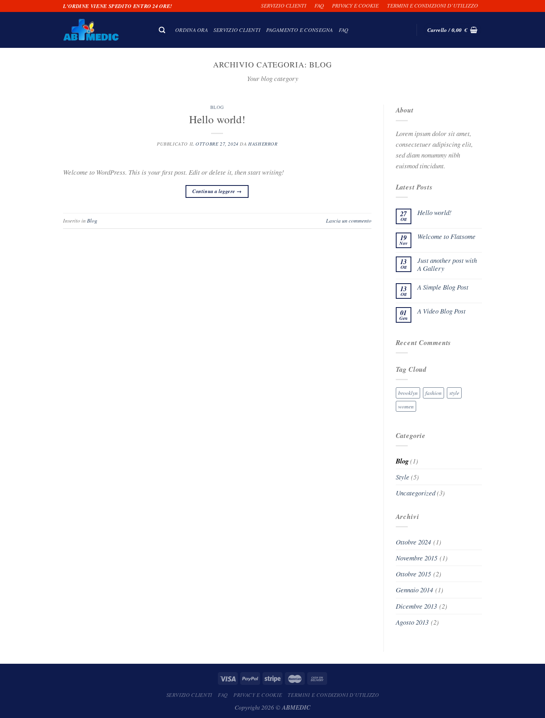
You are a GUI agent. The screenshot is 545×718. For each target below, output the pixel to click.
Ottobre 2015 (413, 573)
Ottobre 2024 (413, 541)
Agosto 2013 (412, 622)
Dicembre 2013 (416, 606)
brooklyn (408, 392)
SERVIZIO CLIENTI (283, 5)
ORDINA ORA (191, 30)
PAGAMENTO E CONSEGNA (299, 30)
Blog (217, 107)
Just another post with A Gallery (447, 264)
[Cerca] (162, 30)
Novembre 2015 (416, 557)
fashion (433, 392)
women (406, 406)
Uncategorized (415, 492)
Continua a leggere (217, 191)
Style (402, 476)
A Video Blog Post (441, 311)
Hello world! (217, 119)
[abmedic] (103, 30)
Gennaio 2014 (414, 589)
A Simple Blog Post (442, 287)
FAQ (319, 5)
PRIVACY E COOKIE (355, 5)
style (454, 392)
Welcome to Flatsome (446, 237)
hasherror (262, 143)
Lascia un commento (348, 220)
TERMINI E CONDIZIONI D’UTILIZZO (432, 5)
